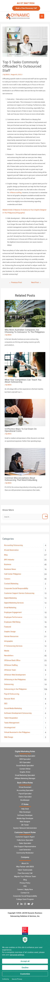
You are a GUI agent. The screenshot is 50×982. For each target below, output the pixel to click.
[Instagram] (25, 904)
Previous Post (15, 282)
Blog (6, 555)
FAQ (25, 886)
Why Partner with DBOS (25, 867)
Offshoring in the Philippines (15, 679)
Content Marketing (11, 584)
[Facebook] (18, 904)
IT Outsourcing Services (13, 646)
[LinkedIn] (21, 904)
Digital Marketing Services (14, 603)
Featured (7, 627)
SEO (5, 703)
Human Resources (11, 636)
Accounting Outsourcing (13, 545)
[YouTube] (28, 904)
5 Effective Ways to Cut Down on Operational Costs (21, 430)
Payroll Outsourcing (11, 694)
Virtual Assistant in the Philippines (17, 732)
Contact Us (25, 893)
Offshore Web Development (14, 675)
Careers (7, 579)
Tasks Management (11, 723)
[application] (25, 958)
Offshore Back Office (12, 660)
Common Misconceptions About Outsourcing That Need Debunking (21, 479)
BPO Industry (9, 560)
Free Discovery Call (25, 873)
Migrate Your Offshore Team (25, 876)
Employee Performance (13, 617)
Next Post (36, 282)
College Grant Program (25, 899)
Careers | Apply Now (25, 889)
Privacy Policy (25, 883)
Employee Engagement (13, 612)
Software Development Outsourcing (18, 713)
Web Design (8, 737)
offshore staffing (15, 192)
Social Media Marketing (13, 708)
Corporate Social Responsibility (16, 588)
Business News (10, 569)
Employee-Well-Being (12, 622)
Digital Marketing (10, 598)
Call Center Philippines (12, 574)
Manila (6, 651)
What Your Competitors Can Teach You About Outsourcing (23, 381)
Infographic (8, 641)
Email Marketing (10, 608)
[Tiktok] (32, 904)
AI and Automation (11, 550)
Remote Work (9, 699)
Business (7, 564)
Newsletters (8, 656)
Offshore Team (10, 670)
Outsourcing (8, 684)
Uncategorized (9, 727)
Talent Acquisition (11, 718)
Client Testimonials (25, 870)
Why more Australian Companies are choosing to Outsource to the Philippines (25, 331)
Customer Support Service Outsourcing (19, 593)
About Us (25, 863)
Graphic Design (10, 632)
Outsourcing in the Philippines (15, 689)
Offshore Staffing (11, 665)
